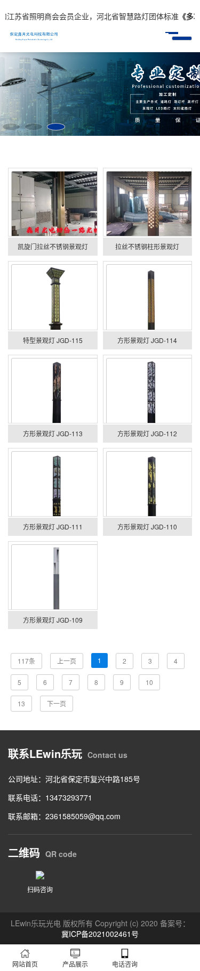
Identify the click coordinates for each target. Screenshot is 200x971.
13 (21, 703)
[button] (11, 126)
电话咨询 (125, 963)
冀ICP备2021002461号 (100, 933)
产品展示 (75, 963)
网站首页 (25, 963)
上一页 (66, 660)
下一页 (56, 703)
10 (149, 682)
